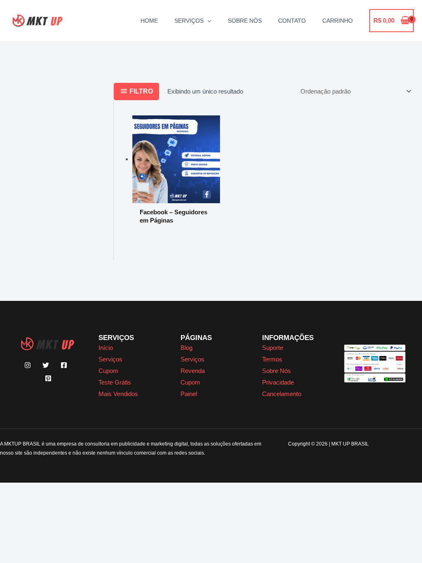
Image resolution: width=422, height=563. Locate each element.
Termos (272, 359)
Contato (292, 20)
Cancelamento (281, 393)
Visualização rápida (176, 196)
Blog (186, 347)
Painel (189, 393)
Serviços (189, 20)
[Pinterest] (48, 378)
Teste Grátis (114, 382)
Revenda (193, 370)
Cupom (108, 370)
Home (149, 20)
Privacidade (278, 382)
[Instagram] (27, 365)
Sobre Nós (245, 20)
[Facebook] (63, 365)
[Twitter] (45, 365)
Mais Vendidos (118, 393)
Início (105, 347)
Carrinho (337, 20)
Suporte (272, 347)
